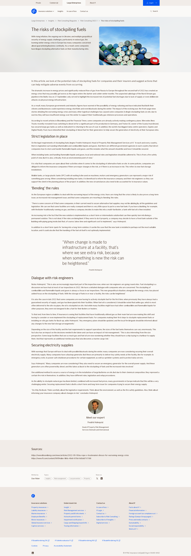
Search (155, 11)
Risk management (60, 478)
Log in (151, 3)
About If (93, 3)
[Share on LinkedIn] (101, 478)
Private (38, 3)
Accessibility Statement (63, 546)
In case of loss (72, 11)
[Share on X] (97, 478)
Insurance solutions (45, 11)
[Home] (34, 11)
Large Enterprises (74, 3)
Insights (60, 11)
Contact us (84, 11)
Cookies (34, 546)
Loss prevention (75, 478)
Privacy (46, 546)
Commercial (54, 3)
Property (87, 478)
